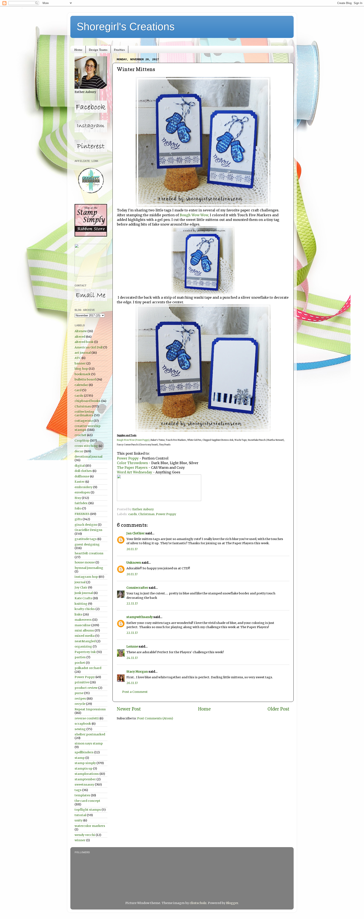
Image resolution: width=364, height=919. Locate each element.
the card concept (87, 801)
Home (78, 49)
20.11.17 (132, 549)
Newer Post (129, 709)
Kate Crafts (83, 598)
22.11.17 (132, 603)
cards (132, 514)
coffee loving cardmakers (84, 413)
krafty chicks (85, 609)
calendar (81, 385)
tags (78, 790)
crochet (80, 435)
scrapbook (83, 724)
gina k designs (86, 525)
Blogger (232, 903)
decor (79, 451)
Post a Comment (135, 692)
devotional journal (88, 456)
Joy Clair (81, 587)
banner (80, 363)
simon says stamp (89, 743)
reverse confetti (87, 718)
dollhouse (82, 476)
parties (80, 657)
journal (80, 582)
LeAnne (132, 646)
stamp (80, 758)
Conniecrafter (137, 588)
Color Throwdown (132, 463)
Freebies (119, 49)
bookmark (83, 374)
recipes (80, 698)
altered (80, 337)
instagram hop (86, 577)
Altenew (81, 331)
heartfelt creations (89, 553)
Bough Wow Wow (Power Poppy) (133, 440)
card (78, 390)
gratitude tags (86, 539)
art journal (83, 353)
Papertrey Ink (85, 652)
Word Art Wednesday (135, 472)
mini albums (84, 630)
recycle (80, 704)
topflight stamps (88, 810)
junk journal (84, 593)
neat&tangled (85, 641)
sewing (80, 729)
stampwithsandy (139, 617)
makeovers (83, 620)
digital (80, 466)
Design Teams (98, 49)
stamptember (85, 779)
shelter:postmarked (90, 734)
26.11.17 (132, 683)
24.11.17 (132, 658)
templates (82, 795)
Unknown (133, 562)
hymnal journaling (89, 568)
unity (79, 820)
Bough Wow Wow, (194, 215)
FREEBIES (82, 514)
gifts (78, 519)
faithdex (81, 503)
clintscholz (198, 903)
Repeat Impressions (90, 709)
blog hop (81, 369)
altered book (84, 342)
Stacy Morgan (137, 671)
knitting (81, 604)
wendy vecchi (85, 835)
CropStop (82, 440)
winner (80, 840)
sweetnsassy (84, 784)
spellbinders (84, 752)
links (78, 614)
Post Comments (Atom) (155, 718)
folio (78, 508)
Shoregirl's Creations (126, 26)
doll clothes (83, 471)
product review (86, 688)
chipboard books (87, 401)
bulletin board (85, 379)
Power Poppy (128, 458)
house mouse (85, 562)
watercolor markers (90, 826)
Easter (80, 482)
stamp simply (85, 763)
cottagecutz (84, 421)
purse (79, 693)
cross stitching (86, 446)
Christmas (146, 514)
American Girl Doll (89, 347)
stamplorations (87, 774)
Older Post (278, 709)
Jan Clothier (135, 533)
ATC (78, 358)
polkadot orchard (88, 668)
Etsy (78, 498)
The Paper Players (132, 467)
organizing (83, 646)
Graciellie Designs (88, 530)
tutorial (80, 815)
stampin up (83, 768)
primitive (82, 682)
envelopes (82, 492)
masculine (83, 625)
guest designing (87, 544)
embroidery (83, 487)
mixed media (85, 636)
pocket (80, 663)
